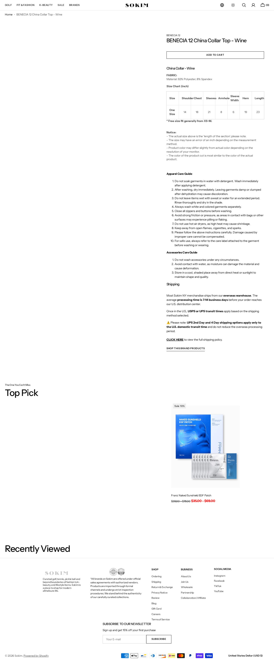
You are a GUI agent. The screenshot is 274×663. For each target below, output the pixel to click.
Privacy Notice (160, 592)
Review (155, 597)
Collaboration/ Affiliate (193, 597)
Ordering (156, 576)
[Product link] (205, 453)
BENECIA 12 (173, 35)
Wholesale (187, 587)
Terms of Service (161, 619)
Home (9, 14)
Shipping (156, 581)
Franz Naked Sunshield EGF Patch (191, 495)
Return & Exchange (162, 587)
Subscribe (159, 639)
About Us (186, 576)
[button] (222, 5)
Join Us (184, 581)
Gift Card (156, 608)
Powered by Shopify (36, 655)
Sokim (18, 655)
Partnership (187, 592)
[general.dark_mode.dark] (233, 5)
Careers (156, 614)
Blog (154, 603)
